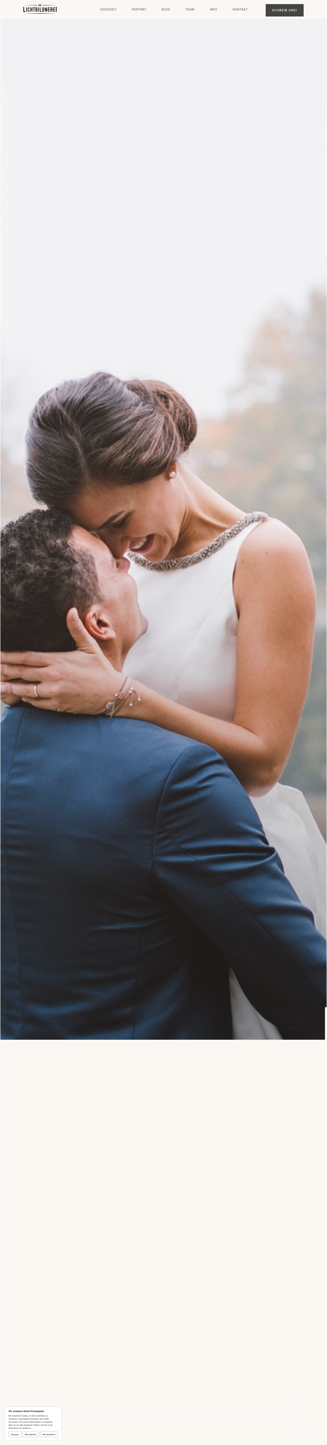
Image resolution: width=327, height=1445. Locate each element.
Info (213, 9)
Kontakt (240, 9)
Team (190, 9)
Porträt (139, 9)
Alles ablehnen (31, 1434)
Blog (166, 9)
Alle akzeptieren (49, 1434)
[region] (33, 1423)
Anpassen (15, 1434)
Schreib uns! (284, 10)
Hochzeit (108, 9)
